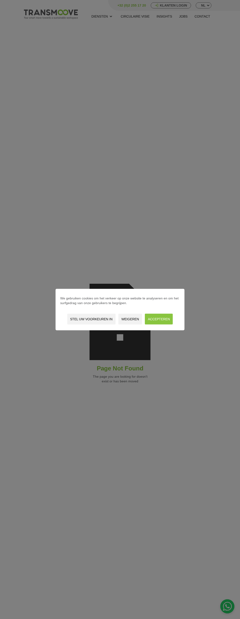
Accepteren (159, 319)
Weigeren (130, 319)
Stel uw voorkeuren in (91, 319)
